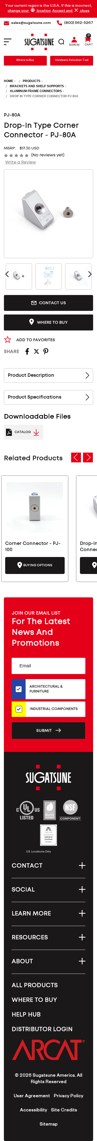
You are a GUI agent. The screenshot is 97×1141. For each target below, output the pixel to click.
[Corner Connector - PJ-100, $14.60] (35, 507)
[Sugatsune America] (39, 42)
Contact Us (52, 303)
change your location (29, 11)
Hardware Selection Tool (71, 60)
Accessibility (33, 1111)
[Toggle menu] (11, 42)
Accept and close (70, 11)
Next (90, 274)
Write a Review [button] (20, 162)
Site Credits (64, 1111)
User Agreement (32, 1096)
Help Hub (26, 1015)
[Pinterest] (46, 353)
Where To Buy (34, 1000)
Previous (7, 274)
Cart (89, 45)
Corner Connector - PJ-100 (33, 546)
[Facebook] (27, 353)
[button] (48, 1049)
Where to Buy (25, 60)
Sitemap (49, 1125)
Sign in (74, 45)
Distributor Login (42, 1029)
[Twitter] (36, 353)
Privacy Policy (68, 1096)
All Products (35, 985)
